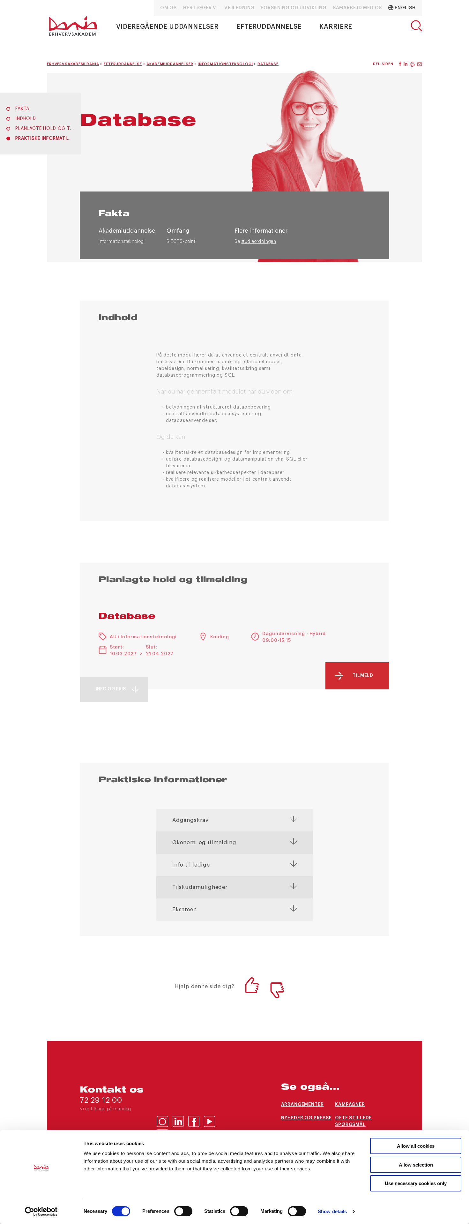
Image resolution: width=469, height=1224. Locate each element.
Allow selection (416, 1165)
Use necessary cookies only (416, 1183)
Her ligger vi (200, 8)
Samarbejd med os (357, 8)
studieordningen (259, 241)
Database (127, 617)
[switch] (183, 1211)
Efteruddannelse (269, 27)
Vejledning (239, 8)
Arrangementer (302, 1104)
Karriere (335, 27)
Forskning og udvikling (293, 8)
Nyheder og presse (306, 1118)
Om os (168, 8)
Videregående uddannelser (167, 27)
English (404, 8)
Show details (332, 1211)
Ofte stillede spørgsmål (353, 1121)
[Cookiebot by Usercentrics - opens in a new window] (41, 1211)
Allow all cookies (416, 1146)
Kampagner (350, 1104)
